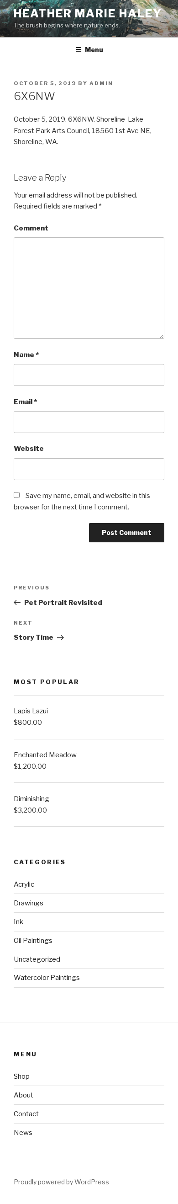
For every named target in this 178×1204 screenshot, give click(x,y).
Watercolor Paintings (47, 978)
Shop (22, 1076)
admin (101, 83)
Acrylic (24, 884)
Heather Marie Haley (88, 13)
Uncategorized (37, 959)
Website (29, 448)
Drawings (28, 903)
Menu (94, 50)
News (23, 1133)
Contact (26, 1114)
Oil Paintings (33, 940)
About (23, 1095)
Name (26, 355)
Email (25, 402)
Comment (31, 228)
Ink (18, 922)
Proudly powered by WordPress (61, 1182)
